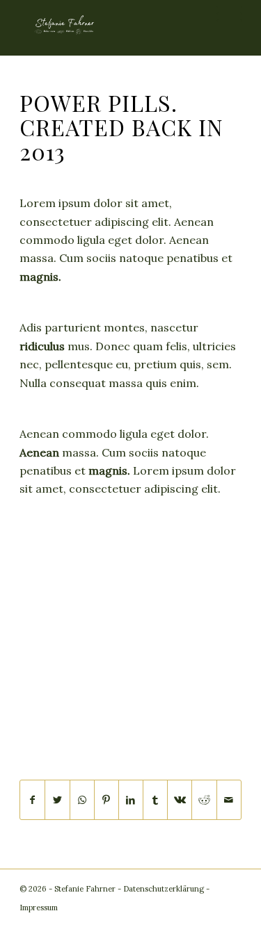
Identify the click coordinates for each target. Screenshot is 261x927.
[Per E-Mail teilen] (229, 799)
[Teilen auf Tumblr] (155, 799)
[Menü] (222, 14)
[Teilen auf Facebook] (32, 799)
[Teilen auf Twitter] (57, 799)
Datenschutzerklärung (163, 889)
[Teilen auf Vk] (179, 799)
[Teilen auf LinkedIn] (131, 799)
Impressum (38, 907)
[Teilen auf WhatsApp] (82, 799)
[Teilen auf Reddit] (204, 799)
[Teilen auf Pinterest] (106, 799)
